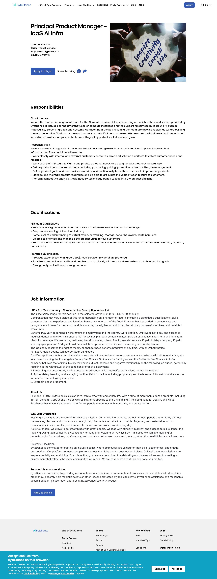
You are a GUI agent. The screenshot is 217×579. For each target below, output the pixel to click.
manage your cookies (62, 573)
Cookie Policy (166, 540)
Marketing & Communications (111, 550)
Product (100, 540)
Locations (102, 5)
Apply (189, 5)
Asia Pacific (68, 548)
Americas (66, 543)
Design (99, 545)
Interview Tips (143, 540)
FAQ (138, 535)
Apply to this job (43, 71)
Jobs (141, 5)
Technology (102, 535)
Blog (133, 5)
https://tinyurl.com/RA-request (99, 480)
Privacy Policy (167, 535)
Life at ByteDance (72, 530)
